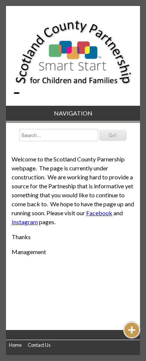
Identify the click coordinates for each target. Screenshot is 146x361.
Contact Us (39, 345)
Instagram (25, 221)
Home (15, 345)
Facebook (99, 212)
